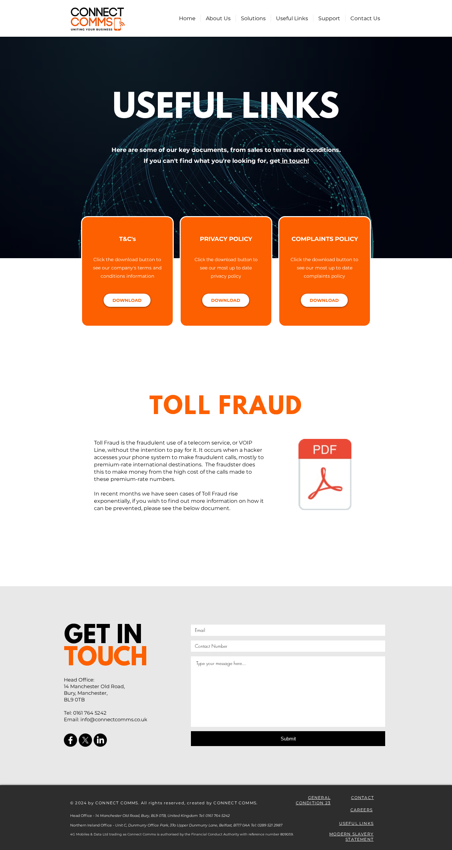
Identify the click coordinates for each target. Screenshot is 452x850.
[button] (253, 18)
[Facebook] (70, 740)
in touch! (294, 161)
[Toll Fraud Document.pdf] (325, 475)
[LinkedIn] (100, 740)
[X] (85, 740)
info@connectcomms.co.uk (113, 719)
